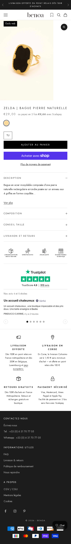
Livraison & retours (13, 460)
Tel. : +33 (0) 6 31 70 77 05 (19, 431)
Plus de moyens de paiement (36, 164)
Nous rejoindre (11, 472)
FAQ (6, 454)
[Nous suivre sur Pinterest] (24, 511)
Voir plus (8, 203)
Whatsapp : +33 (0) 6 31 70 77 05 (22, 437)
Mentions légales (12, 495)
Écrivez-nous (10, 425)
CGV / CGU (11, 489)
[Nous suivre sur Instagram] (15, 511)
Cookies (8, 501)
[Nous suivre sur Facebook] (5, 511)
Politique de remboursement (18, 466)
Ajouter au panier (35, 144)
